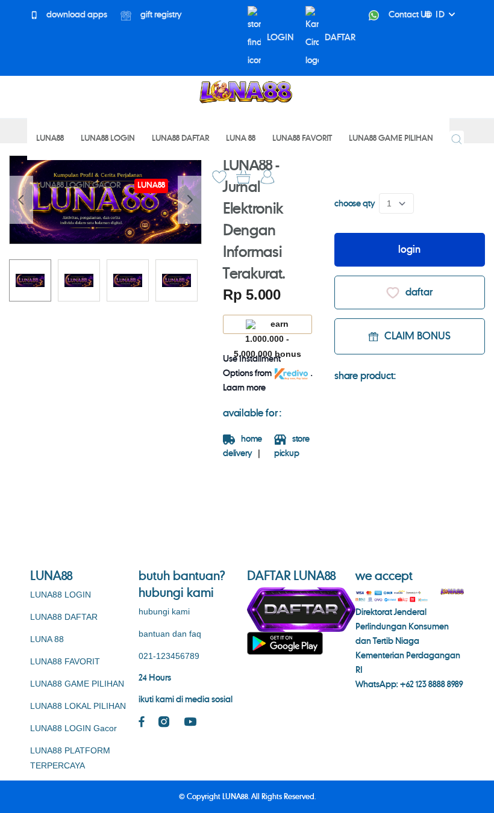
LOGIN (280, 38)
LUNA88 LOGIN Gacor (73, 728)
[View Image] (30, 280)
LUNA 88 (47, 639)
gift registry (160, 15)
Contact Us (408, 15)
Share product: (365, 376)
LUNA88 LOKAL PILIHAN (78, 706)
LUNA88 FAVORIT (65, 661)
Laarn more (244, 388)
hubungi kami (164, 611)
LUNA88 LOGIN (60, 594)
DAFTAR (340, 38)
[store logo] (245, 92)
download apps (76, 15)
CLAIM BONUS (417, 336)
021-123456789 (169, 656)
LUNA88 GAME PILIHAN (77, 683)
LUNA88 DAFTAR (64, 617)
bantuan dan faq (170, 633)
